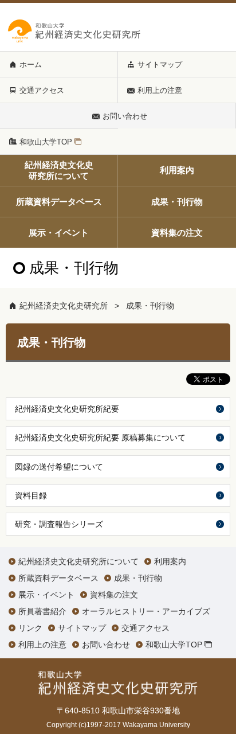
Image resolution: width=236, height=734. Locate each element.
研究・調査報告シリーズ (59, 524)
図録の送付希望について (59, 466)
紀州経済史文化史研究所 (63, 305)
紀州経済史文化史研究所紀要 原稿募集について (100, 437)
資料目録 (31, 495)
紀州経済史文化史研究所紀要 (67, 408)
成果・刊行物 (150, 305)
